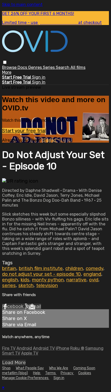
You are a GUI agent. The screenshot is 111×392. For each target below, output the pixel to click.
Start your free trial (24, 131)
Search (63, 67)
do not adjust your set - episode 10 (41, 274)
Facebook (13, 306)
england (92, 274)
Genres (35, 67)
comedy (94, 268)
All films (77, 67)
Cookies (84, 373)
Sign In (38, 82)
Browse (10, 67)
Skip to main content (22, 4)
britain (9, 268)
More (6, 72)
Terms (51, 373)
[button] (4, 62)
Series (49, 67)
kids (25, 280)
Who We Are (58, 368)
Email (35, 306)
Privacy (67, 373)
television (47, 285)
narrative (76, 280)
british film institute (41, 268)
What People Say (30, 368)
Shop (6, 368)
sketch (26, 285)
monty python (48, 280)
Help (37, 373)
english (10, 280)
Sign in (38, 77)
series (9, 285)
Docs (23, 67)
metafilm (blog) (15, 373)
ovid (93, 280)
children (74, 268)
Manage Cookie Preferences (25, 378)
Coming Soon (84, 368)
